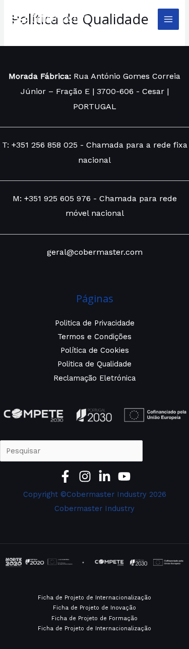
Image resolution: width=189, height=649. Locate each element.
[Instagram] (85, 476)
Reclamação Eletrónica (94, 378)
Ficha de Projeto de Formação (94, 618)
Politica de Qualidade (94, 363)
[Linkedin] (104, 476)
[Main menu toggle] (168, 19)
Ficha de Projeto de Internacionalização (94, 597)
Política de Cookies (94, 350)
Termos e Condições (94, 336)
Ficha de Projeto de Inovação (94, 608)
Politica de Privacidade (95, 323)
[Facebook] (65, 476)
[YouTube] (124, 476)
